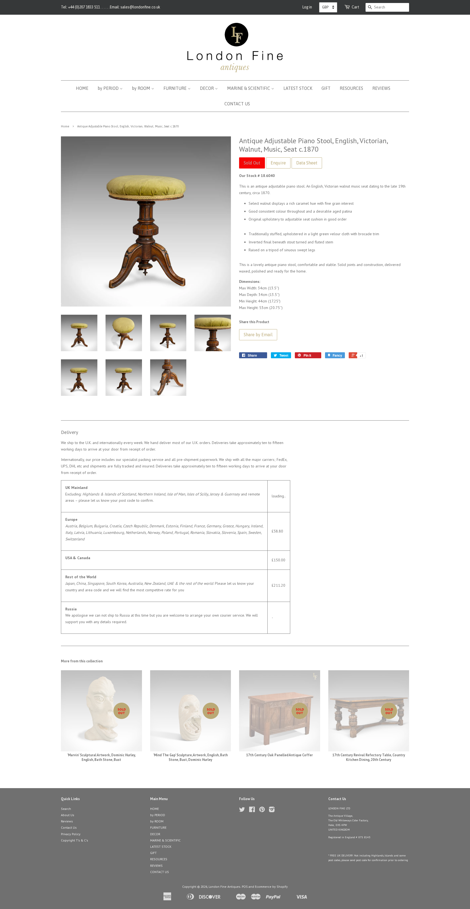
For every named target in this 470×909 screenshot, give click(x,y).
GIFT (325, 88)
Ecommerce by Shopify (271, 886)
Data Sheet (306, 162)
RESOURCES (351, 88)
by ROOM (141, 88)
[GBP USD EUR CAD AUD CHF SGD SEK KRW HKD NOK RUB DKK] (328, 7)
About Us (67, 815)
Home (65, 126)
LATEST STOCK (297, 88)
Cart (355, 7)
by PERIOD (109, 88)
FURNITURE (175, 88)
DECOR (207, 88)
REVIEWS (381, 88)
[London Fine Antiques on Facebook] (252, 811)
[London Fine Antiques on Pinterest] (262, 811)
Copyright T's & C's (74, 840)
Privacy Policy (71, 834)
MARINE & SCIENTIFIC (249, 88)
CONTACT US (237, 103)
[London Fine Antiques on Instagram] (272, 811)
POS (245, 886)
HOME (82, 88)
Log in (307, 7)
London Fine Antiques (224, 886)
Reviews (67, 821)
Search (66, 809)
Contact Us (69, 827)
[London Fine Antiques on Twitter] (242, 811)
